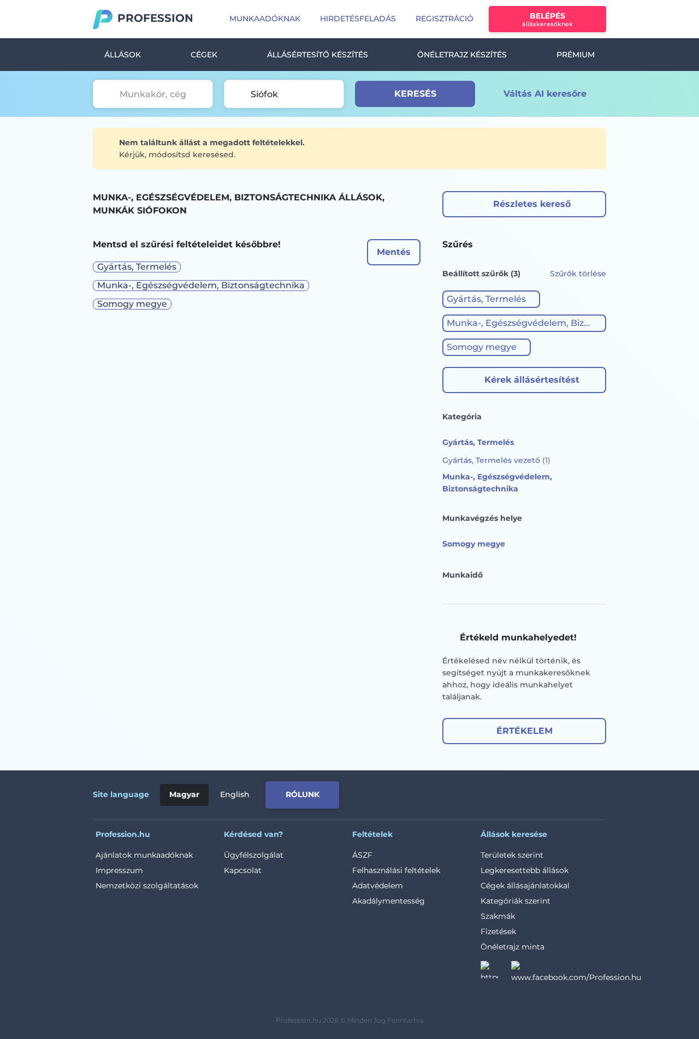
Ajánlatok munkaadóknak (144, 855)
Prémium (575, 55)
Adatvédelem (377, 885)
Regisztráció (444, 18)
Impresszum (119, 870)
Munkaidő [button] (462, 575)
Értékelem (524, 731)
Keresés (415, 93)
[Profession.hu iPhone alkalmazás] (483, 793)
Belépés (547, 19)
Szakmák (498, 916)
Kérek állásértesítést (531, 380)
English (235, 794)
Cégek (204, 55)
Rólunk (302, 794)
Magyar (184, 794)
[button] (491, 299)
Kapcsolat (243, 870)
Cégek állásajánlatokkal (525, 885)
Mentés (394, 252)
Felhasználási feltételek (396, 870)
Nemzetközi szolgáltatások (147, 885)
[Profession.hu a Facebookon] (576, 973)
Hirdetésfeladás (358, 18)
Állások (122, 55)
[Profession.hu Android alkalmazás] (560, 793)
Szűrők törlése (578, 273)
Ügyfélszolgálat (253, 855)
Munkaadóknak (264, 18)
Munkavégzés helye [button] (482, 518)
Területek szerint (512, 855)
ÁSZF (362, 855)
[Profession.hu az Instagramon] (496, 973)
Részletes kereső (532, 204)
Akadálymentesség (388, 901)
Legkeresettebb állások (524, 870)
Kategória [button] (462, 416)
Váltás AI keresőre (545, 93)
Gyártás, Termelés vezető (496, 460)
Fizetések (498, 931)
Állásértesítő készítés (317, 55)
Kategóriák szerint (515, 901)
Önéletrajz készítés (462, 55)
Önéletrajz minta (512, 947)
